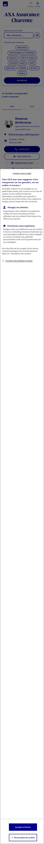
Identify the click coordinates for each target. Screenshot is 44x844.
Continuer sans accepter (22, 173)
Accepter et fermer (23, 827)
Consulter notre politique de (18, 261)
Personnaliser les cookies (24, 837)
